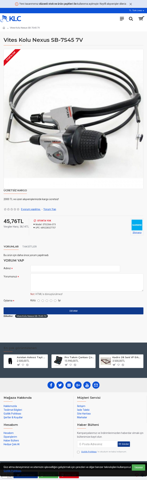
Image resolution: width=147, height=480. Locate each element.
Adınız (7, 268)
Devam (73, 311)
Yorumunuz (10, 276)
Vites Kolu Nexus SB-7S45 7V (31, 316)
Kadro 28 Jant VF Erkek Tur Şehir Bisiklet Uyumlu (127, 357)
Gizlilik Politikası (12, 470)
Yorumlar (11, 246)
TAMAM (138, 467)
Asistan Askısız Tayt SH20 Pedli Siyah (31, 357)
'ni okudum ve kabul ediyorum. (104, 452)
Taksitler (29, 246)
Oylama (8, 300)
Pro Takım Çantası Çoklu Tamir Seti (79, 357)
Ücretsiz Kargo (15, 190)
